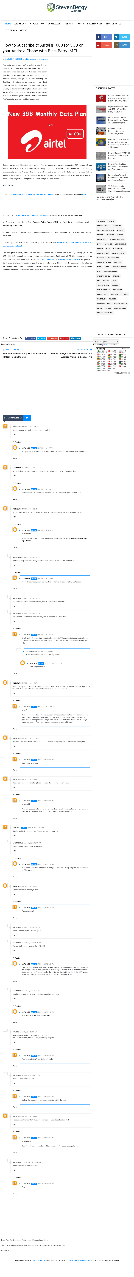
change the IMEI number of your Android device (32, 194)
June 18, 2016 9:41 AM (45, 964)
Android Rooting (103, 303)
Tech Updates (113, 24)
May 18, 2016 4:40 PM (45, 578)
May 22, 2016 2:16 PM (32, 927)
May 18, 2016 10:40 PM (29, 683)
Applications (37, 24)
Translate (113, 345)
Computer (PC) (103, 253)
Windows (100, 258)
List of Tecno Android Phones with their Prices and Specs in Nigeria (118, 120)
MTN (108, 249)
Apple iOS (108, 244)
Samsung (110, 235)
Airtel (27, 59)
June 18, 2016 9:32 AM (45, 908)
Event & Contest (118, 253)
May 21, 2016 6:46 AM (29, 779)
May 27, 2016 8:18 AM (29, 1116)
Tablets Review (103, 285)
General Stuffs (103, 226)
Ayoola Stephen (39, 1260)
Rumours (112, 299)
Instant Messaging (104, 313)
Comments (43, 59)
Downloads (54, 24)
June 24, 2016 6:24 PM (32, 1162)
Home (8, 24)
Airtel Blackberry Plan (32, 215)
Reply (14, 434)
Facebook (117, 262)
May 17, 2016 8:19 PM (32, 613)
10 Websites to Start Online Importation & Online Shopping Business (119, 188)
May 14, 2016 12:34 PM (29, 427)
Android (33, 59)
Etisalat (115, 285)
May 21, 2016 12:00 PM (53, 663)
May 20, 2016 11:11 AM (29, 738)
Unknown (17, 427)
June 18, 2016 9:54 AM (45, 1138)
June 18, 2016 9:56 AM (45, 1097)
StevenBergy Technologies (79, 1260)
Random (100, 235)
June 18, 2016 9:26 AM (45, 801)
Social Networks (104, 262)
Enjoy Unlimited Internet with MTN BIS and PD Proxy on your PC (118, 109)
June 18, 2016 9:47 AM (45, 1056)
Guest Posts (102, 294)
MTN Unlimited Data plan (69, 259)
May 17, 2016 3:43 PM (32, 557)
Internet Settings (117, 239)
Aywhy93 (26, 448)
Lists (99, 244)
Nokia (99, 267)
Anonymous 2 (19, 468)
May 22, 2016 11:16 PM (32, 943)
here (84, 194)
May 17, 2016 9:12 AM (29, 509)
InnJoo (108, 308)
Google (100, 249)
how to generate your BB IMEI (39, 1015)
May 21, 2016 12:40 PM (45, 707)
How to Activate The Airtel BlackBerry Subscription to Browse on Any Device (119, 98)
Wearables (101, 299)
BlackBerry (117, 249)
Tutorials (101, 221)
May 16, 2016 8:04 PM (45, 489)
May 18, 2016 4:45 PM (45, 635)
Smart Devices (103, 281)
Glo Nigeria (117, 290)
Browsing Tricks (119, 267)
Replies (18, 442)
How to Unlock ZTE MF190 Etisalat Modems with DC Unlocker (119, 155)
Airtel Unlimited (47, 259)
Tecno (125, 294)
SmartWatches (120, 308)
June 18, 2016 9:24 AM (45, 760)
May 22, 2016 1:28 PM (29, 886)
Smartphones (95, 24)
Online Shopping (110, 271)
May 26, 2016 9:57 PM (32, 1075)
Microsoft (115, 294)
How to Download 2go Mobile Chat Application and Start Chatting (118, 166)
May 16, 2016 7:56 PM (33, 468)
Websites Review (103, 276)
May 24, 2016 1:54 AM (32, 991)
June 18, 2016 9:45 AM (45, 1012)
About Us (19, 24)
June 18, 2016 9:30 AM (45, 864)
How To (80, 24)
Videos (120, 235)
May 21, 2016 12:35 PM (36, 828)
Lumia (114, 281)
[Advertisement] (49, 36)
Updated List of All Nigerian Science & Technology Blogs (116, 131)
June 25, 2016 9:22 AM (45, 1184)
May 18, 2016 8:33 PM (46, 651)
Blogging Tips (113, 258)
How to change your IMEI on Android (67, 582)
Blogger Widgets (120, 303)
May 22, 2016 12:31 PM (32, 843)
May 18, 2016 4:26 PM (45, 530)
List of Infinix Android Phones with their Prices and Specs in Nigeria (118, 177)
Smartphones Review (105, 230)
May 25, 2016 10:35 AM (28, 1032)
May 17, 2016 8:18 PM (32, 598)
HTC (98, 271)
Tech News (117, 226)
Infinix (99, 308)
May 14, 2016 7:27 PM (45, 448)
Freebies (68, 24)
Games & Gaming (103, 290)
